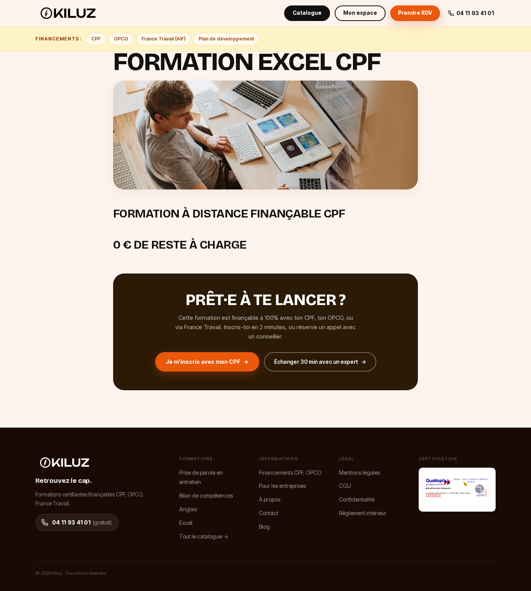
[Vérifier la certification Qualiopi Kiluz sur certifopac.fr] (457, 490)
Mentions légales (359, 472)
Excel (185, 522)
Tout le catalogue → (203, 536)
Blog (264, 526)
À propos (269, 499)
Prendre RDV (415, 13)
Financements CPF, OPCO (290, 472)
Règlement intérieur (362, 513)
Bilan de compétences (206, 495)
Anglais (188, 509)
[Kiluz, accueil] (68, 13)
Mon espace (360, 13)
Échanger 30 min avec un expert (320, 361)
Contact (268, 513)
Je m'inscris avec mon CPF (207, 361)
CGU (345, 485)
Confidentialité (356, 499)
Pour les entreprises (282, 485)
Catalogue (307, 13)
